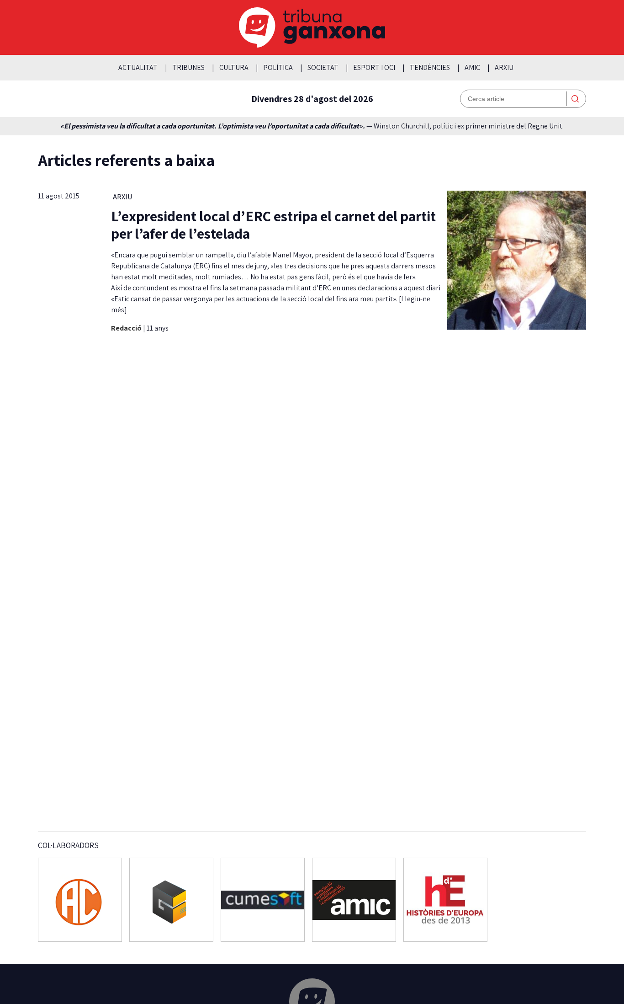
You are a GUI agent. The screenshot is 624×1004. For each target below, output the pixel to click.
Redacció (127, 328)
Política (278, 67)
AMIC (472, 67)
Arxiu (504, 67)
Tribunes (188, 67)
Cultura (234, 67)
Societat (322, 67)
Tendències (430, 67)
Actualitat (138, 67)
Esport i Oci (374, 67)
